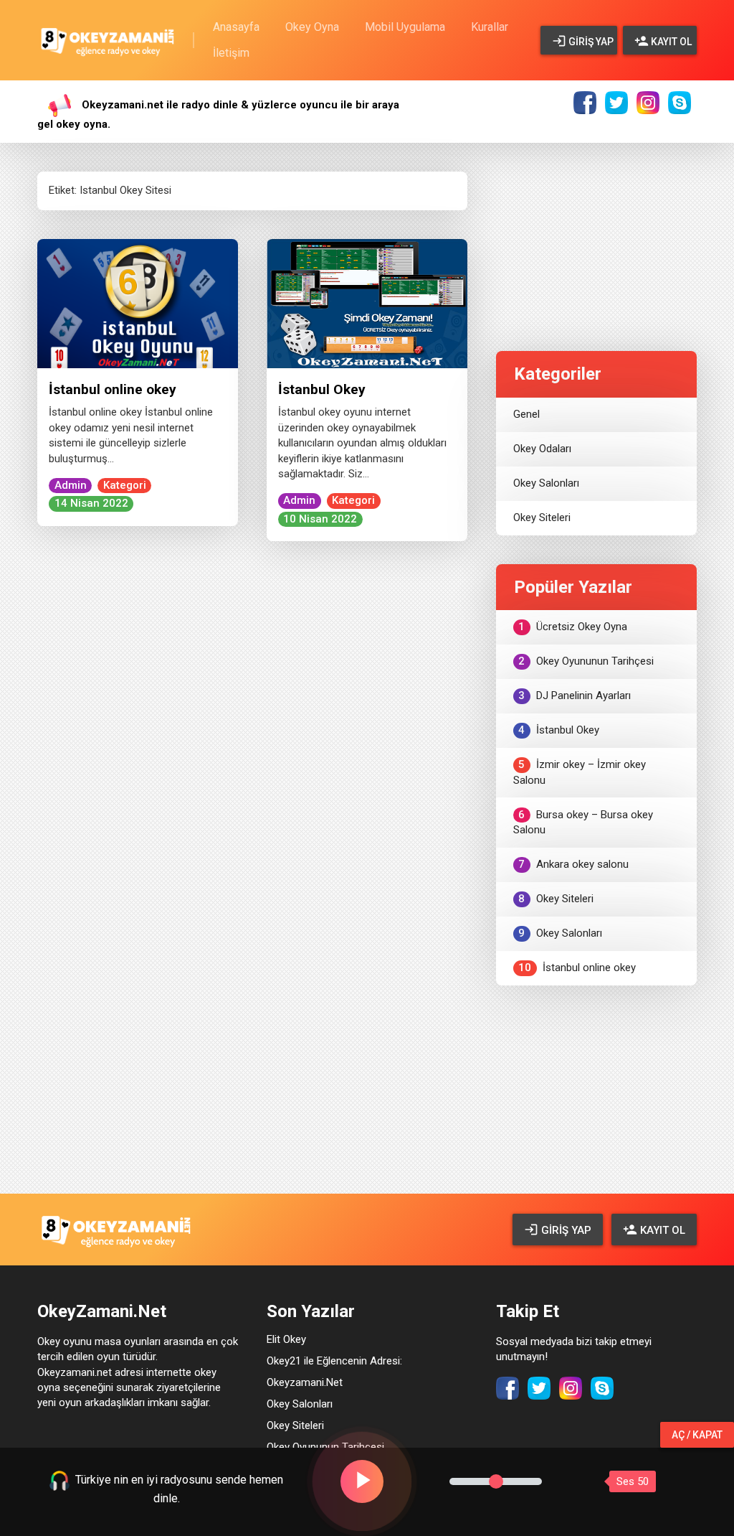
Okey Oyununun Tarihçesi (586, 661)
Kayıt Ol (670, 41)
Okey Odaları (542, 448)
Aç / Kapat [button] (697, 1435)
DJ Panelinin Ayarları (574, 695)
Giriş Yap (590, 41)
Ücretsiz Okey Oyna (572, 626)
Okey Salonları (546, 483)
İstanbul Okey (322, 389)
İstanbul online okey (112, 389)
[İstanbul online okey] (137, 302)
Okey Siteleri (542, 517)
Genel (526, 414)
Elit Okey (286, 1339)
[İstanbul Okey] (367, 302)
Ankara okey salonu (573, 864)
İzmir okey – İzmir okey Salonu (579, 772)
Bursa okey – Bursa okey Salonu (583, 822)
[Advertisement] (596, 232)
